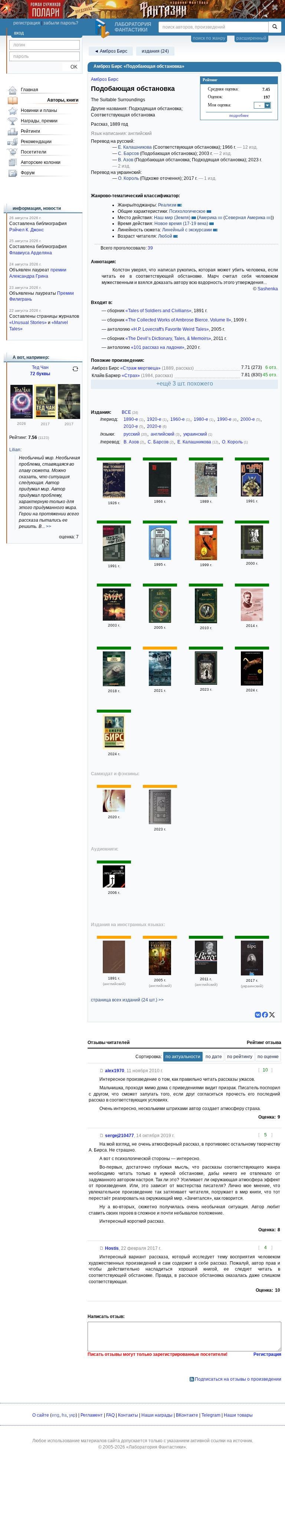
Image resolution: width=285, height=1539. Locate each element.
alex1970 (114, 1070)
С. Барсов (128, 153)
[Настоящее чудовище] (114, 496)
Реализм (167, 205)
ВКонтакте (187, 1415)
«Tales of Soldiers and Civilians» (158, 310)
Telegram (211, 1415)
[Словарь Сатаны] (160, 621)
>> (48, 526)
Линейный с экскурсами (187, 229)
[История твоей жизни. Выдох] (21, 417)
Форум (28, 172)
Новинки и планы (39, 110)
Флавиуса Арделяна (30, 252)
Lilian (14, 449)
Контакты (128, 1415)
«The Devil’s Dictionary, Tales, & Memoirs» (168, 338)
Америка (208, 217)
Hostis (112, 1248)
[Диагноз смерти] (114, 619)
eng (55, 1415)
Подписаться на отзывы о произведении (238, 1379)
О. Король (128, 178)
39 (150, 248)
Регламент (92, 1415)
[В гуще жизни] (160, 822)
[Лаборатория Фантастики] (103, 29)
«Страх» (131, 375)
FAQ (110, 1415)
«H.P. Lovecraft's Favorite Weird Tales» (170, 329)
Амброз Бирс (104, 79)
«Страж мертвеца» (140, 368)
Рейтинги (30, 131)
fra (64, 1415)
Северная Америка (245, 217)
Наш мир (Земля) (172, 217)
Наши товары (238, 1415)
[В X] (272, 1015)
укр (72, 1415)
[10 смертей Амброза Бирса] (252, 495)
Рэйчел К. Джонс (26, 229)
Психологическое (187, 211)
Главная (29, 89)
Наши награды (157, 1415)
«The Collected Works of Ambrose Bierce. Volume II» (178, 320)
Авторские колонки (40, 162)
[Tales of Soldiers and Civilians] (114, 971)
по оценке (268, 1056)
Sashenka (268, 288)
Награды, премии (39, 120)
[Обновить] (75, 371)
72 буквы (40, 373)
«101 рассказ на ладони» (157, 347)
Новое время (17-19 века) (181, 223)
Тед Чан (40, 367)
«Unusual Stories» (28, 322)
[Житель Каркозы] (252, 684)
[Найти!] (274, 27)
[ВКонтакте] (258, 1015)
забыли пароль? (60, 23)
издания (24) (155, 51)
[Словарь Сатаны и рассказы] (160, 495)
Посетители (33, 152)
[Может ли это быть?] (160, 558)
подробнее (239, 115)
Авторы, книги (62, 100)
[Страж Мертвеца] (114, 559)
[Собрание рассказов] (252, 619)
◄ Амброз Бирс (110, 51)
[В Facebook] (265, 1015)
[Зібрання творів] (252, 974)
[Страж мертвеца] (206, 558)
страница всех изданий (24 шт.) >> (127, 1000)
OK (71, 67)
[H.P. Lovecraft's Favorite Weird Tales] (160, 973)
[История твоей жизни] (45, 417)
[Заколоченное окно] (206, 495)
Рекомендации (36, 141)
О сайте (40, 1415)
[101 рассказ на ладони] (114, 810)
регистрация (26, 23)
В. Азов (125, 159)
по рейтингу (239, 1056)
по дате (214, 1056)
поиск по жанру (209, 38)
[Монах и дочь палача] (206, 683)
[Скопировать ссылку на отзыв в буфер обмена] (101, 1070)
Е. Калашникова (135, 147)
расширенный (251, 38)
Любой (165, 236)
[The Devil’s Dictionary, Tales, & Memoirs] (206, 972)
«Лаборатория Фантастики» (156, 1447)
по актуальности (183, 1056)
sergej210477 (119, 1135)
